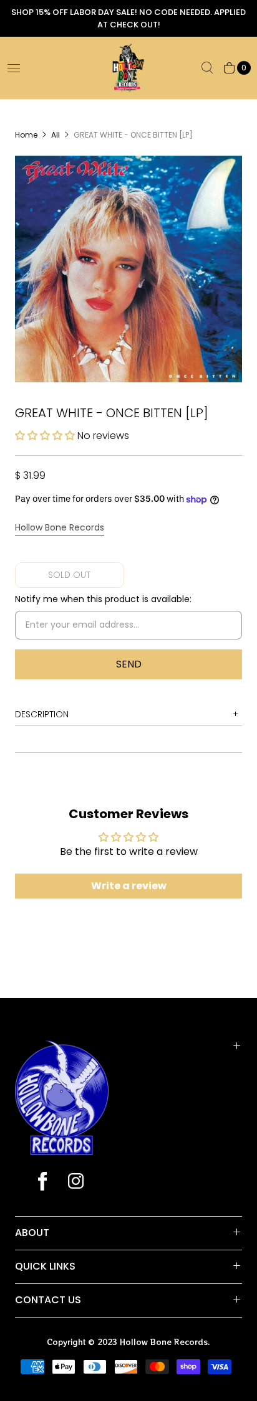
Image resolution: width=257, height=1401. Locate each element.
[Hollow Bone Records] (128, 68)
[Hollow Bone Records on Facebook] (42, 1182)
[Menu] (13, 68)
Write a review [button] (129, 886)
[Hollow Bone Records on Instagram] (75, 1182)
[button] (46, 435)
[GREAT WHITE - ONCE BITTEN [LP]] (128, 269)
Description (42, 714)
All (55, 135)
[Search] (207, 68)
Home (26, 135)
